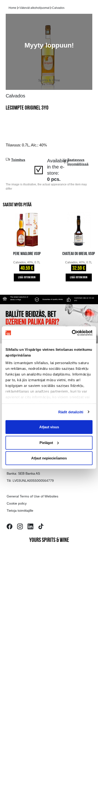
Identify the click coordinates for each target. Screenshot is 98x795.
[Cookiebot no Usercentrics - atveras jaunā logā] (72, 333)
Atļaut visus (49, 427)
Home (12, 8)
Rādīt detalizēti (70, 412)
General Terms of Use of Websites (32, 496)
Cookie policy (17, 503)
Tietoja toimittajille (20, 510)
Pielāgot (46, 442)
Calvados (58, 8)
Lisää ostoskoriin (26, 277)
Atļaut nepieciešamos (49, 458)
